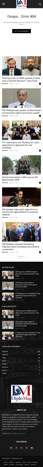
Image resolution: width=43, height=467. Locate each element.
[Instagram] (27, 448)
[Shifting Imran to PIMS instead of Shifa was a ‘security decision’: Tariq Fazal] (21, 66)
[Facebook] (16, 448)
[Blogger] (11, 448)
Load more (21, 257)
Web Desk (5, 83)
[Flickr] (21, 448)
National (5, 206)
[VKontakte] (32, 448)
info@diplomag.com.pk (18, 433)
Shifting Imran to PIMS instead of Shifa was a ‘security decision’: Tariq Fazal (21, 79)
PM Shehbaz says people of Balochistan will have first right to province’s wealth (21, 111)
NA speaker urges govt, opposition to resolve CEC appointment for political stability (20, 212)
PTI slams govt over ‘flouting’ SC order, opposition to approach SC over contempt (20, 145)
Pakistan (5, 74)
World (4, 240)
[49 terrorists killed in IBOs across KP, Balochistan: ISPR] (21, 165)
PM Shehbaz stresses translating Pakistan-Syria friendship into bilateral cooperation (20, 247)
